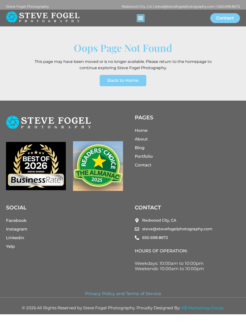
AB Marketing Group (202, 307)
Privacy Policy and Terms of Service (123, 293)
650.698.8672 (229, 6)
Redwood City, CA (137, 6)
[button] (141, 18)
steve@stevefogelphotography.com (185, 6)
